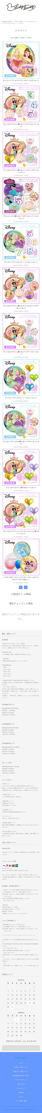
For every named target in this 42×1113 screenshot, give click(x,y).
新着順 (29, 38)
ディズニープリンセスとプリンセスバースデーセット (21, 80)
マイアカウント (21, 1088)
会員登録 (21, 1092)
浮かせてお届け (19, 21)
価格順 (22, 38)
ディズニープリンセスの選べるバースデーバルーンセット (21, 443)
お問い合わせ (21, 1084)
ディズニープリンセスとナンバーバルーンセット (21, 262)
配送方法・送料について (21, 1071)
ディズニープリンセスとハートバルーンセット (21, 398)
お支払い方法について (20, 1067)
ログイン (21, 1096)
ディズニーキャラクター (9, 23)
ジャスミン (21, 23)
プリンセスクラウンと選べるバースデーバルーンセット (21, 353)
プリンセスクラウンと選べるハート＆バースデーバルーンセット (21, 171)
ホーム (21, 1063)
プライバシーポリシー (20, 1079)
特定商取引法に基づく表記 (21, 1075)
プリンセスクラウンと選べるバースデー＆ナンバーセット (21, 125)
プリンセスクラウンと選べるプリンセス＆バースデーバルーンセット (21, 307)
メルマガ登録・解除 (21, 1101)
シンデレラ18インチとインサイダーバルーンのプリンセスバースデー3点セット (21, 578)
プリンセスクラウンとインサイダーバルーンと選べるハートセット (21, 532)
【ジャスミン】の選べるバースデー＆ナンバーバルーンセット (21, 217)
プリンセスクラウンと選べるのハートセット (21, 487)
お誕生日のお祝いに (7, 21)
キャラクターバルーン (31, 21)
